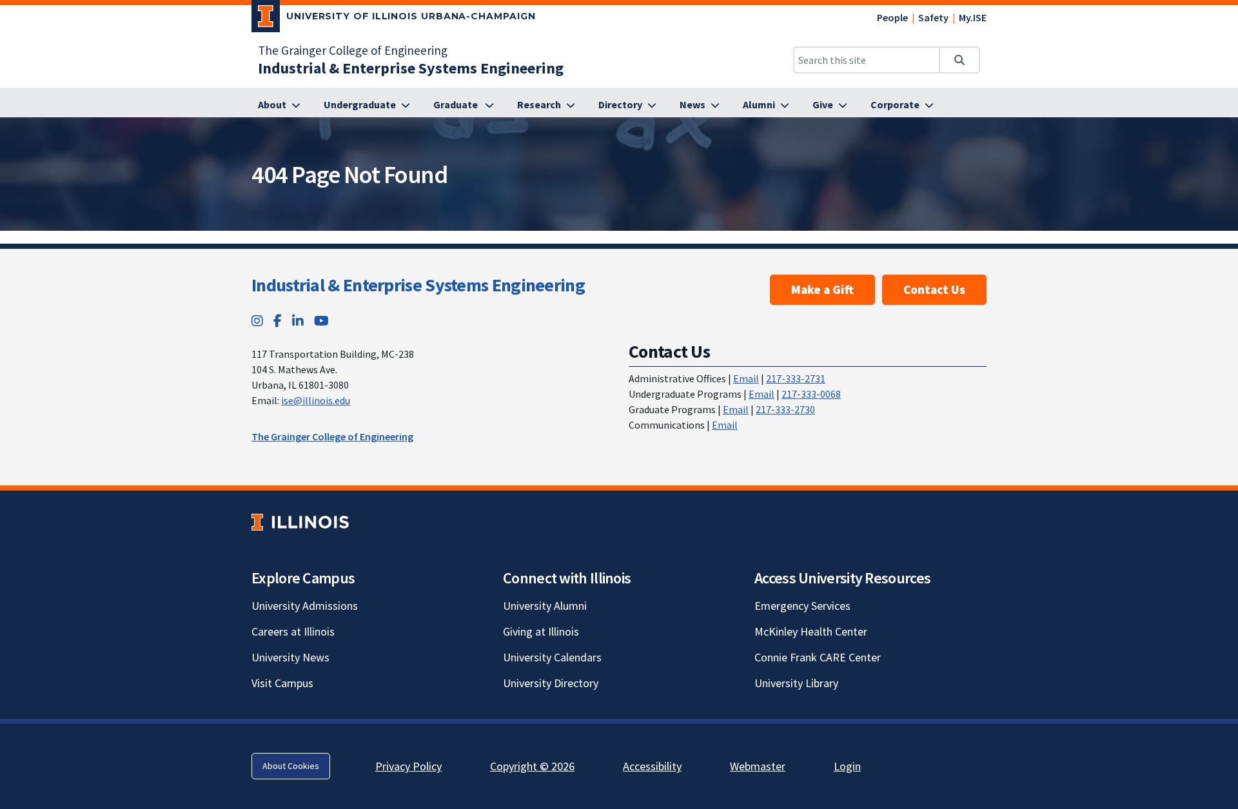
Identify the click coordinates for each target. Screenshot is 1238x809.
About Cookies (290, 766)
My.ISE (973, 17)
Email (746, 378)
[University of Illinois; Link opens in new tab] (300, 522)
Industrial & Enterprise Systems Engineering (418, 285)
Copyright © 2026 (532, 766)
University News (290, 657)
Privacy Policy (408, 766)
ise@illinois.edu (315, 400)
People (892, 17)
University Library (796, 683)
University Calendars (552, 657)
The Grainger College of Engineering (352, 50)
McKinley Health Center (810, 631)
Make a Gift (822, 289)
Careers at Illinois (293, 631)
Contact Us (934, 289)
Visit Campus (282, 683)
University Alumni (545, 605)
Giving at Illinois (541, 631)
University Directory (550, 683)
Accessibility (652, 766)
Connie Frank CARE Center (817, 657)
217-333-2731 (795, 378)
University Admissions (304, 605)
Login (847, 766)
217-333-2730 (785, 409)
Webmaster (757, 766)
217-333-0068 (811, 393)
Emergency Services (802, 605)
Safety (933, 17)
